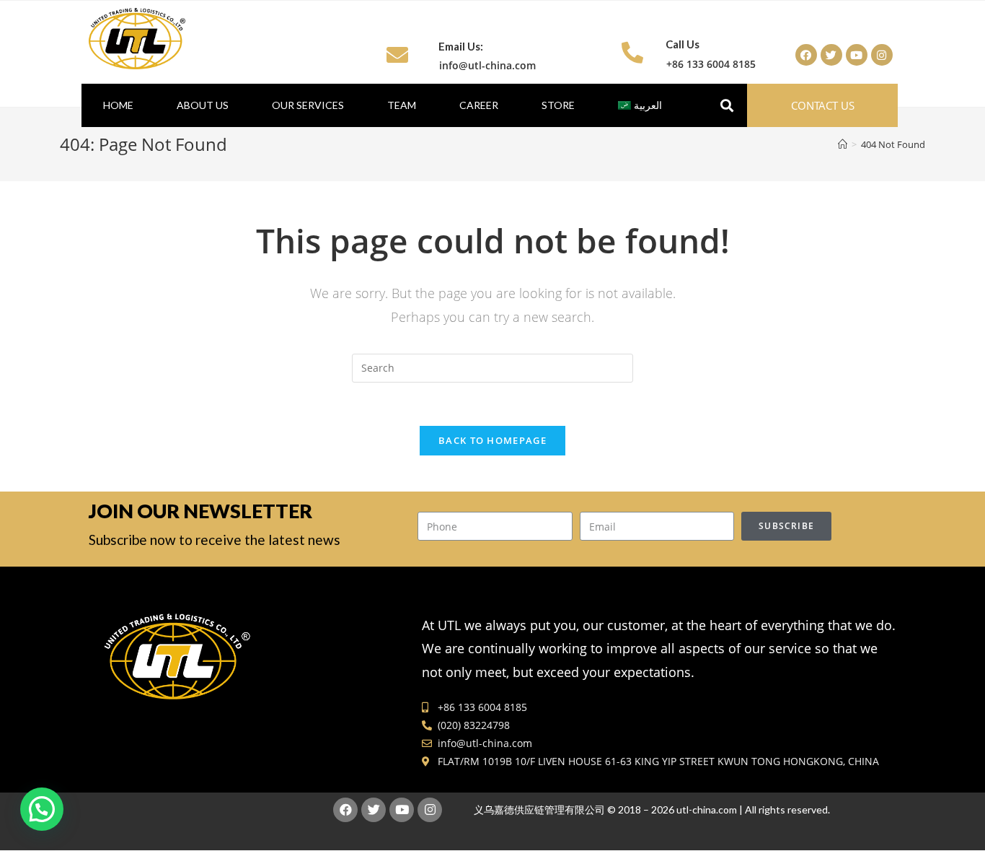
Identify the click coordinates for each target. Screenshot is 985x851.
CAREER (478, 105)
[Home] (842, 144)
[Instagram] (882, 55)
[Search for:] (492, 367)
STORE (558, 105)
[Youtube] (856, 55)
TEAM (401, 105)
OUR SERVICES (308, 105)
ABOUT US (203, 105)
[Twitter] (831, 55)
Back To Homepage (492, 440)
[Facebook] (806, 55)
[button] (823, 105)
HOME (118, 105)
